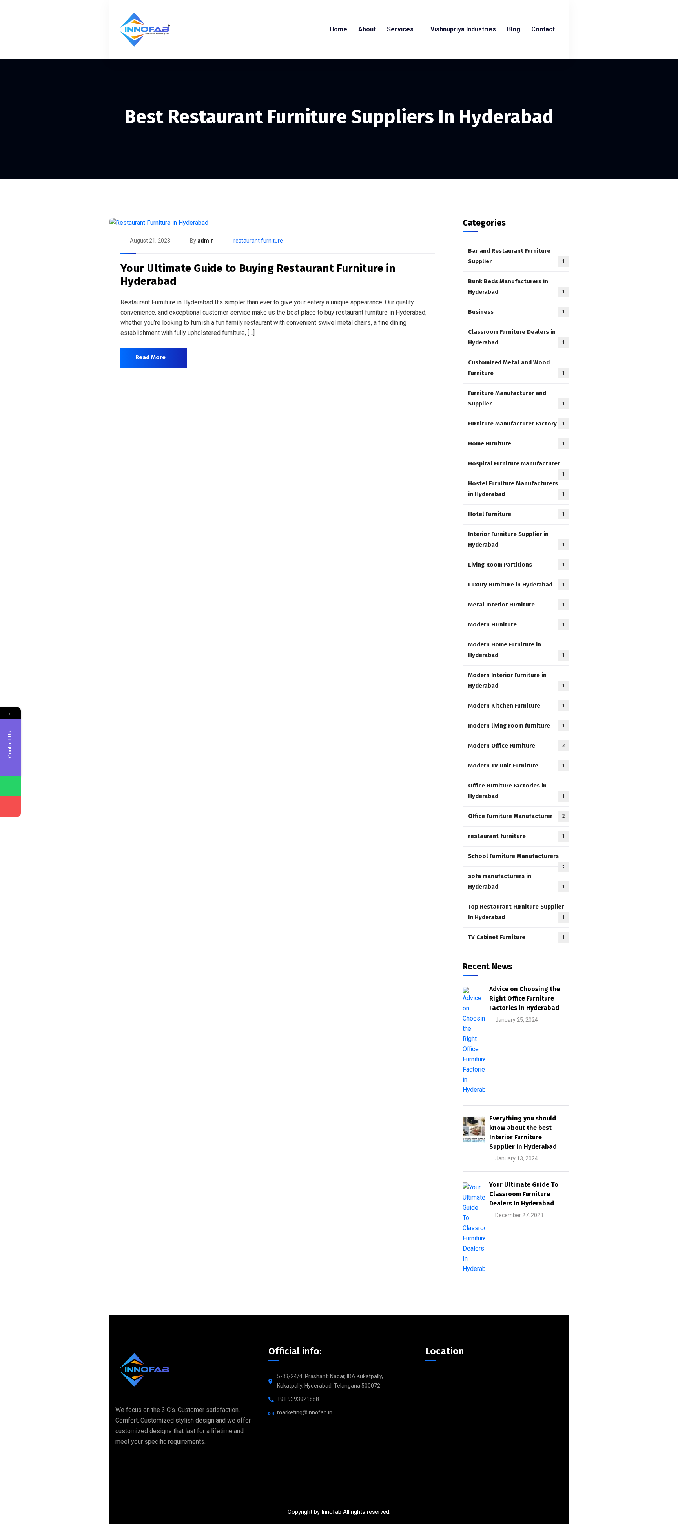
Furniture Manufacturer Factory (516, 423)
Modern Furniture (516, 624)
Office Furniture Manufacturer (516, 816)
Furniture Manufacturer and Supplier (516, 398)
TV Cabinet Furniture (516, 937)
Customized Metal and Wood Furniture (516, 367)
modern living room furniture (516, 725)
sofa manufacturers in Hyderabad (516, 881)
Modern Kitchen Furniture (516, 705)
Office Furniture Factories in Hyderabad (516, 791)
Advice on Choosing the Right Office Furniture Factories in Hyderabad (524, 998)
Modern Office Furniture (516, 745)
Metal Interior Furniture (516, 604)
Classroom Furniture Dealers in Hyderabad (516, 337)
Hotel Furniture (516, 514)
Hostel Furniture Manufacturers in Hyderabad (516, 489)
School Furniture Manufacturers (516, 859)
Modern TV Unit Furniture (516, 765)
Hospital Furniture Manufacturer (516, 467)
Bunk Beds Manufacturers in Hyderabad (516, 286)
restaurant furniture (258, 240)
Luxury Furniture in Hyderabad (516, 584)
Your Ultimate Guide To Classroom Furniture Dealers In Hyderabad (523, 1194)
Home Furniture (516, 443)
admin (205, 240)
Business (516, 311)
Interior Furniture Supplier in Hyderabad (516, 539)
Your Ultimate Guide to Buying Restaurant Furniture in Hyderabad (258, 275)
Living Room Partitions (516, 564)
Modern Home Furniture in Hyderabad (516, 650)
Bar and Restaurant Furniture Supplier (516, 256)
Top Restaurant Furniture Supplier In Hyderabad (516, 912)
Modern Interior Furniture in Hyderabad (516, 680)
